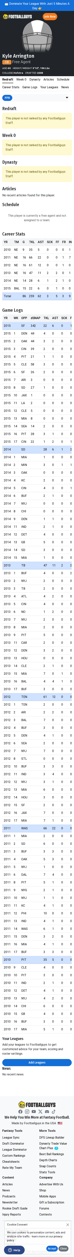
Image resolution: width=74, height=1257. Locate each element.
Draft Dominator (13, 1143)
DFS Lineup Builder (51, 1137)
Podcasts (8, 1196)
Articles (7, 1184)
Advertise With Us (51, 1184)
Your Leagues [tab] (49, 87)
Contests (45, 1214)
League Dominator (14, 1149)
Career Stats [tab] (10, 87)
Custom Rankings (13, 1155)
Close (63, 1248)
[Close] (68, 1225)
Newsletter (10, 1202)
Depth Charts (48, 1160)
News (6, 1190)
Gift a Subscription (51, 1202)
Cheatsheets (11, 1161)
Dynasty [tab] (34, 79)
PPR (7, 98)
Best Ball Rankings (51, 1154)
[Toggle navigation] (68, 16)
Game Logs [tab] (29, 87)
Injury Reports (11, 1214)
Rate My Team (12, 1168)
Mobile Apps (47, 1196)
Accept (52, 1248)
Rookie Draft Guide (15, 1208)
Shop (42, 1190)
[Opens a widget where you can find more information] (14, 1250)
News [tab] (65, 87)
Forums (44, 1208)
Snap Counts (47, 1166)
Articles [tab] (48, 79)
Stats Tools (47, 1172)
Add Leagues (37, 1062)
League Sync (11, 1137)
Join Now (50, 16)
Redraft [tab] (7, 79)
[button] (67, 98)
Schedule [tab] (63, 79)
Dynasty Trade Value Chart (54, 1146)
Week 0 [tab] (21, 79)
